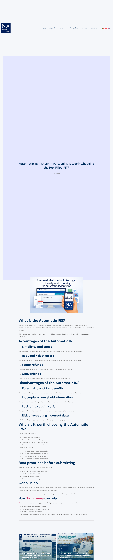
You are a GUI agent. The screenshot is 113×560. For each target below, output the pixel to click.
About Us (52, 28)
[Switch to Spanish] (106, 28)
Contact (84, 28)
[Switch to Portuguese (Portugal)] (102, 28)
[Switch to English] (109, 28)
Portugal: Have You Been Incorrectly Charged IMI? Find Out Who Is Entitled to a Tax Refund (75, 555)
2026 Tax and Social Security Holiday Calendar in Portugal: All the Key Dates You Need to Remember (36, 555)
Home (44, 28)
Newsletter (93, 28)
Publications (74, 28)
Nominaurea (35, 498)
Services (61, 28)
